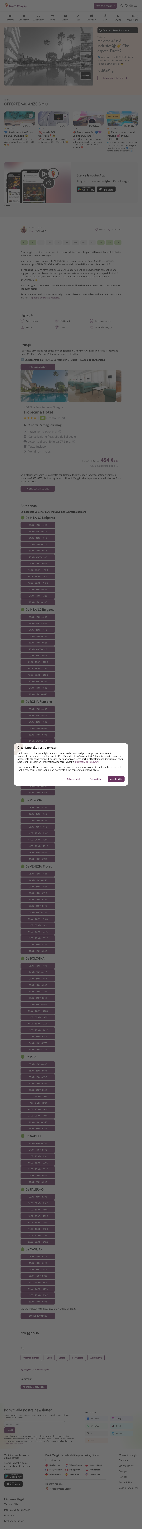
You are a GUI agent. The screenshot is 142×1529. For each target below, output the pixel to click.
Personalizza (95, 779)
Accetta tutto (116, 779)
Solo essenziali (73, 779)
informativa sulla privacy (86, 762)
